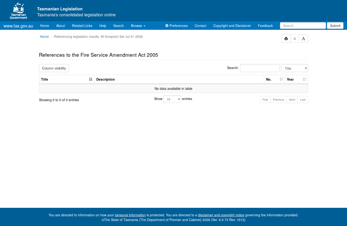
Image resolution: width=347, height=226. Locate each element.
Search (118, 25)
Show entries (173, 98)
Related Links (82, 25)
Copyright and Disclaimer (232, 25)
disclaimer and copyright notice (221, 215)
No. (268, 79)
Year (290, 79)
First (265, 99)
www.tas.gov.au (18, 25)
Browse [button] (137, 25)
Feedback (265, 25)
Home (46, 25)
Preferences (178, 25)
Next (292, 99)
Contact (200, 25)
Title (44, 79)
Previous (278, 99)
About (60, 25)
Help (102, 25)
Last (302, 99)
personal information (130, 215)
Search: (233, 67)
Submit (335, 25)
